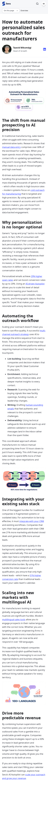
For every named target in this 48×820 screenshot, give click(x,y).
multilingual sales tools (13, 619)
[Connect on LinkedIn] (44, 49)
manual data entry (11, 147)
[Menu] (44, 4)
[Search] (37, 3)
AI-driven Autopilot (35, 283)
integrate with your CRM (31, 521)
